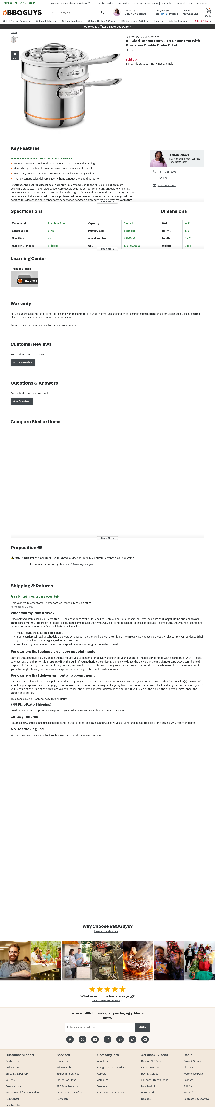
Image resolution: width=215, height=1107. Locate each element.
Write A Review (23, 362)
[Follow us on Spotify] (145, 1039)
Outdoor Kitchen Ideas (154, 1080)
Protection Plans (66, 1080)
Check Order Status (184, 3)
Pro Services (124, 3)
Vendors (102, 1086)
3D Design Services (68, 1073)
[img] (71, 87)
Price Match (64, 1067)
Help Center (12, 1099)
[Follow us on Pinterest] (120, 1039)
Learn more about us (106, 931)
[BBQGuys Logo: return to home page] (25, 12)
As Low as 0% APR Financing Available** (70, 3)
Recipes (146, 1099)
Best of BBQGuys (151, 1061)
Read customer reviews (106, 1000)
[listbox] (15, 40)
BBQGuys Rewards (67, 1086)
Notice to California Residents (23, 1092)
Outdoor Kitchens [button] (45, 21)
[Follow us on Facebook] (70, 1039)
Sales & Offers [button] (202, 21)
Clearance (189, 1067)
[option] (15, 42)
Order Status (13, 1067)
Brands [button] (157, 21)
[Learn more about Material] (25, 223)
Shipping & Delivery (17, 1073)
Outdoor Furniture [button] (71, 21)
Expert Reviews (150, 1067)
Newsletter (63, 1099)
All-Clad (130, 50)
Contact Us (12, 1061)
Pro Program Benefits (69, 1092)
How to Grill (148, 1086)
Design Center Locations (146, 3)
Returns (10, 1080)
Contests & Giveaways (196, 1099)
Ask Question (21, 401)
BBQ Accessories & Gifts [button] (133, 21)
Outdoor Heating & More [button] (100, 21)
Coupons (188, 1080)
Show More (107, 202)
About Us (102, 1061)
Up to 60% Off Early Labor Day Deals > (107, 26)
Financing (62, 1061)
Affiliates (102, 1080)
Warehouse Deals (194, 1073)
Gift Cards (166, 3)
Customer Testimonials (110, 1092)
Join (142, 1027)
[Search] (103, 12)
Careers (101, 1073)
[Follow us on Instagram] (107, 1039)
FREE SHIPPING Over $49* (20, 3)
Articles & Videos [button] (178, 21)
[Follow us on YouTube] (95, 1039)
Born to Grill (148, 1092)
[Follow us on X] (82, 1039)
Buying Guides (149, 1073)
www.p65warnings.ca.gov (78, 564)
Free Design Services (104, 3)
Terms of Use (13, 1086)
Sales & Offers (192, 1061)
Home (14, 32)
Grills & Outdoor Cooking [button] (15, 21)
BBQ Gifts (189, 1092)
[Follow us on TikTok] (132, 1039)
